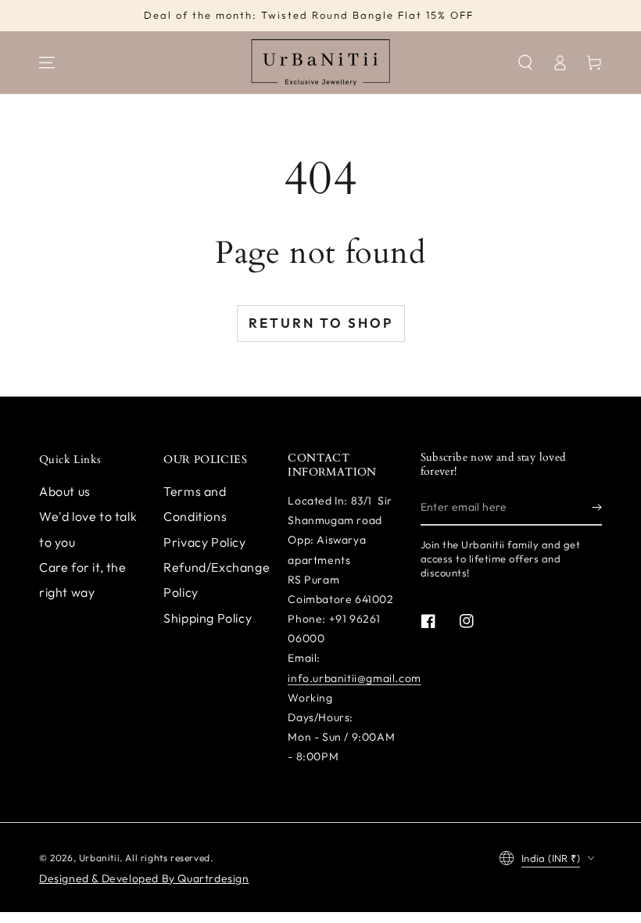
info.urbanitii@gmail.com (354, 678)
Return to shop (321, 322)
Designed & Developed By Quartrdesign (144, 878)
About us (65, 491)
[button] (525, 62)
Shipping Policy (207, 618)
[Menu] (47, 62)
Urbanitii (99, 858)
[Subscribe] (597, 507)
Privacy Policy (204, 542)
